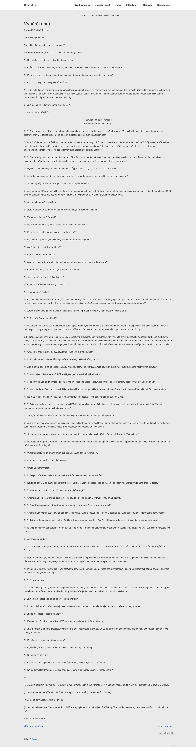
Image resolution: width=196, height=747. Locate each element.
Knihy (118, 5)
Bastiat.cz (30, 5)
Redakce (147, 5)
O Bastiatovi (132, 5)
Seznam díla (163, 5)
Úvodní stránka (82, 5)
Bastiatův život (102, 5)
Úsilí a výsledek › (164, 726)
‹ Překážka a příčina (33, 726)
